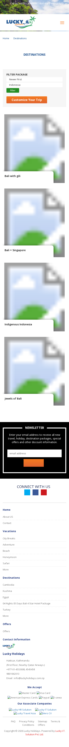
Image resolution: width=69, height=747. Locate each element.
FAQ (13, 721)
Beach (6, 550)
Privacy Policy (26, 721)
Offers (6, 631)
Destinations (19, 38)
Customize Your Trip (27, 100)
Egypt (6, 597)
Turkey (6, 609)
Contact (7, 523)
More (6, 569)
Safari (6, 563)
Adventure (9, 544)
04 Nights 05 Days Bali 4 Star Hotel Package (26, 603)
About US (8, 516)
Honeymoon (10, 557)
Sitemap (42, 721)
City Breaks (9, 538)
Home (6, 38)
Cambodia (8, 584)
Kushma (7, 591)
